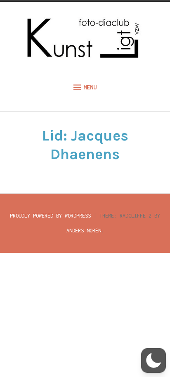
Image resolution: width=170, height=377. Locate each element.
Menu (90, 87)
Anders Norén (83, 230)
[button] (153, 360)
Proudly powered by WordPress (50, 216)
